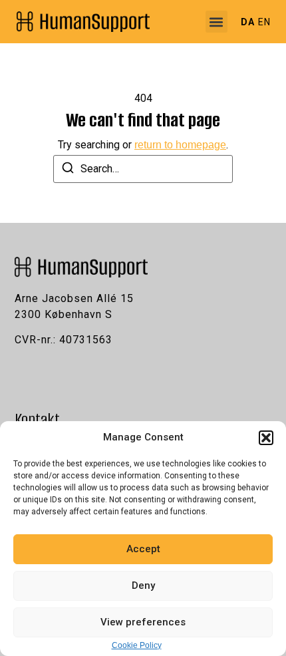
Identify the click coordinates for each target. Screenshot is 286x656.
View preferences (143, 622)
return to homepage (180, 144)
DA (248, 22)
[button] (266, 437)
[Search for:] (143, 169)
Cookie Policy (137, 645)
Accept (143, 549)
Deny (143, 585)
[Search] (68, 170)
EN (264, 22)
